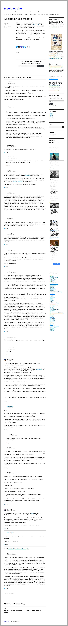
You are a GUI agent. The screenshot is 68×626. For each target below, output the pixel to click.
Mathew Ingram (52, 306)
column (32, 513)
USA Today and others (17, 181)
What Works (52, 330)
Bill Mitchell (52, 276)
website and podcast (53, 52)
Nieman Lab (52, 315)
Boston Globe (6, 26)
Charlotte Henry (52, 280)
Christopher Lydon (53, 282)
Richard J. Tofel (52, 320)
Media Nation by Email (54, 14)
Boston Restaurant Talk (54, 277)
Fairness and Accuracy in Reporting (56, 291)
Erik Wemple (52, 290)
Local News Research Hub (54, 302)
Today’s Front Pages (53, 327)
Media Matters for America (54, 309)
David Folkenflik (52, 289)
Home (5, 14)
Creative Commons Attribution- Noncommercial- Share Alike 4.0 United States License (56, 65)
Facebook (51, 113)
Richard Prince (52, 321)
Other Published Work (34, 14)
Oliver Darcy (52, 316)
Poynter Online (52, 319)
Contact (14, 14)
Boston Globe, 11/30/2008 (54, 90)
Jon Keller (51, 301)
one (34, 24)
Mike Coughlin (10, 406)
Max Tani (51, 307)
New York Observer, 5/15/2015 (55, 85)
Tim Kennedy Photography (54, 326)
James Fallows (52, 297)
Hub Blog (51, 295)
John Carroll (52, 300)
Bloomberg (27, 175)
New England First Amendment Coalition (57, 312)
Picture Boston (52, 318)
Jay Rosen (51, 298)
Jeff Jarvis (51, 299)
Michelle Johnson (53, 311)
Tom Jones (51, 328)
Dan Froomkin (52, 286)
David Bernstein (52, 288)
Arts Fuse (51, 275)
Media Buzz (52, 308)
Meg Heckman (52, 310)
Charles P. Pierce (52, 279)
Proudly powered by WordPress (15, 621)
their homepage (39, 369)
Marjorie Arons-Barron (54, 305)
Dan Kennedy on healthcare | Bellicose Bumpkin (18, 548)
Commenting (20, 14)
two (38, 24)
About (9, 14)
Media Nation (13, 8)
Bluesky (51, 114)
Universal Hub (52, 329)
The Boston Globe (59, 58)
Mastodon (51, 116)
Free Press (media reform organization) (56, 292)
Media (5, 24)
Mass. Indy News (44, 14)
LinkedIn (51, 117)
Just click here (54, 27)
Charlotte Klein (52, 281)
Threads (51, 115)
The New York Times (56, 57)
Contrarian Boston (53, 285)
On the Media (52, 317)
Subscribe (40, 65)
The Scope (51, 323)
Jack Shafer (52, 296)
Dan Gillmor (52, 287)
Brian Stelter (52, 278)
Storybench (52, 322)
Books (26, 14)
